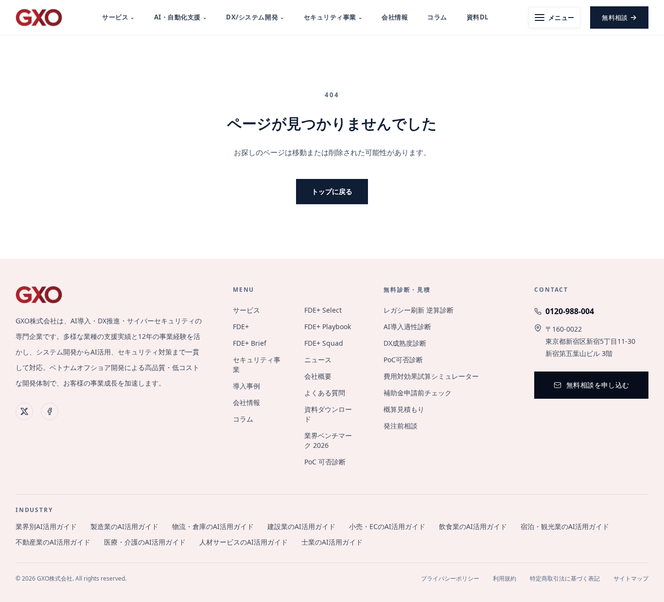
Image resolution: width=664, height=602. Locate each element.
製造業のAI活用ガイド (124, 526)
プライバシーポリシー (450, 579)
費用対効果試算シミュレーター (431, 376)
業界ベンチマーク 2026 (328, 440)
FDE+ (241, 326)
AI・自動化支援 (180, 17)
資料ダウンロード (328, 414)
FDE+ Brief (249, 343)
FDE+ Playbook (327, 326)
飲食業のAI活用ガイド (473, 526)
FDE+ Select (323, 310)
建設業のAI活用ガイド (301, 526)
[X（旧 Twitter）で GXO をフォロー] (24, 411)
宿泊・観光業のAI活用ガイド (565, 526)
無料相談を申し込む (597, 385)
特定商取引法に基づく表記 (565, 579)
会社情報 (395, 17)
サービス (118, 17)
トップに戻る (332, 191)
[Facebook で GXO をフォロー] (49, 411)
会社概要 (318, 376)
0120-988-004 (569, 311)
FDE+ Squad (323, 343)
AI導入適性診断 (407, 326)
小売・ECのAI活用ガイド (387, 526)
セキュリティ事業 (333, 17)
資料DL (478, 17)
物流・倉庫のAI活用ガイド (213, 526)
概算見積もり (404, 409)
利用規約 (504, 579)
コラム (437, 17)
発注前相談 (401, 425)
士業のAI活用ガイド (332, 542)
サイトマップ (630, 579)
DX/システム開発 (255, 17)
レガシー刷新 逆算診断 (419, 310)
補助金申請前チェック (418, 392)
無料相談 (619, 17)
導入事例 (246, 385)
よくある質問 (324, 392)
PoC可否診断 (403, 359)
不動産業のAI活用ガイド (53, 542)
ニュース (318, 359)
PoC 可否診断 (325, 461)
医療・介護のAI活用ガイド (145, 542)
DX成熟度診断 (405, 343)
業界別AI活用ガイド (46, 526)
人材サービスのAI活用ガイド (243, 542)
